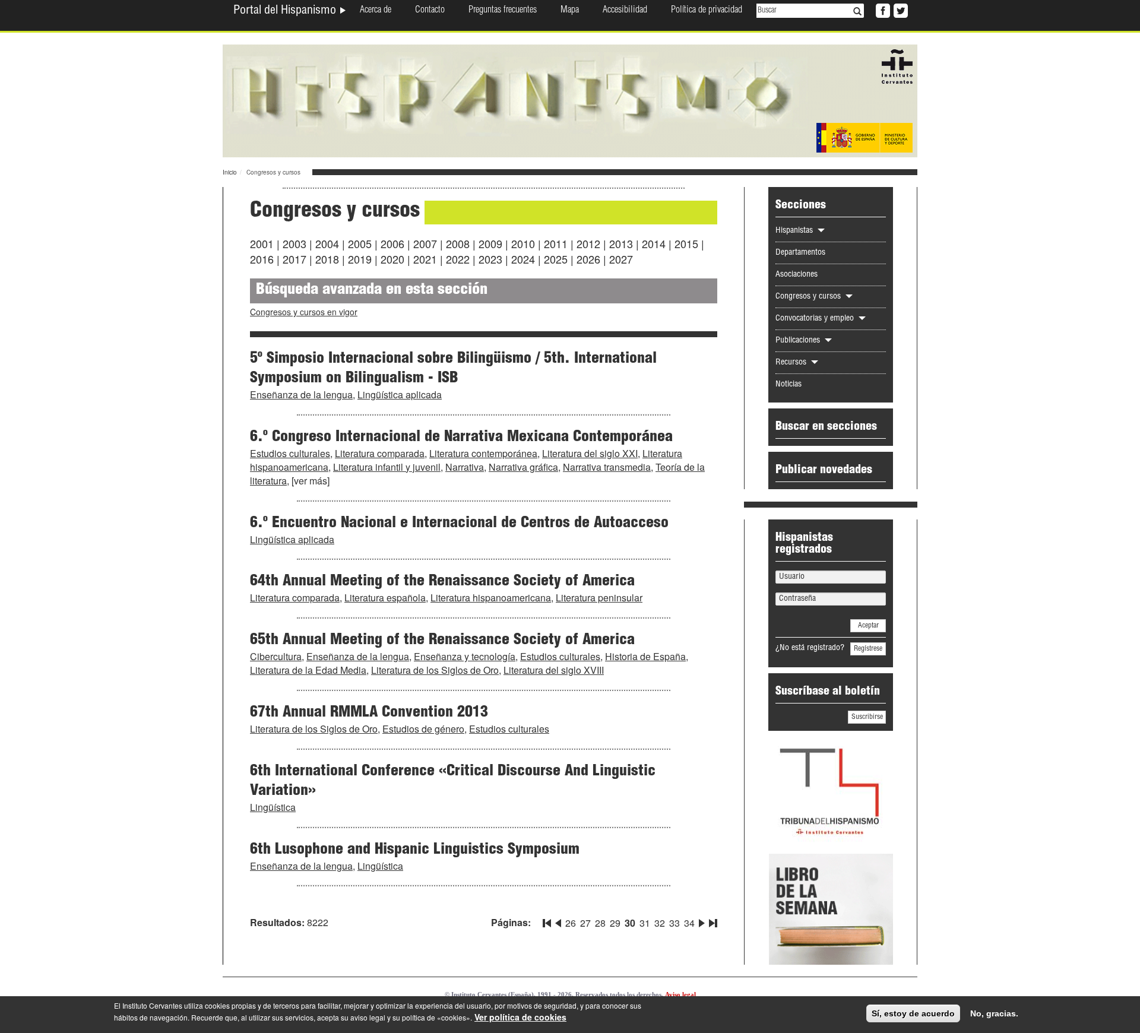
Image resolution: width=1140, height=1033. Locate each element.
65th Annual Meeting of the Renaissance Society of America (442, 640)
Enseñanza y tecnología (464, 656)
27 (585, 923)
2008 (458, 243)
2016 (262, 259)
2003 (294, 243)
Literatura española (385, 597)
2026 (588, 259)
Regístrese (868, 648)
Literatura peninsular (599, 597)
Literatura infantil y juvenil (387, 467)
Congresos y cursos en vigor (303, 312)
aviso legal (367, 1017)
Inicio (230, 172)
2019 (360, 259)
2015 (686, 243)
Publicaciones (798, 341)
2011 (556, 243)
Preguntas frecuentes (502, 10)
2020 (392, 259)
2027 (621, 259)
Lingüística (273, 807)
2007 (425, 243)
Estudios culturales (290, 453)
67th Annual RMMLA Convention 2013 (369, 713)
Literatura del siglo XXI (590, 453)
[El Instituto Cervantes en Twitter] (899, 9)
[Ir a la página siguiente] (701, 921)
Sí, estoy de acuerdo (913, 1013)
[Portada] (570, 100)
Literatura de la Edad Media (308, 670)
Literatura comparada (380, 453)
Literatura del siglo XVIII (554, 670)
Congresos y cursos (809, 297)
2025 (556, 259)
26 (570, 923)
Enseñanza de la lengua (301, 394)
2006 (392, 243)
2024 (523, 259)
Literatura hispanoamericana (490, 597)
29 (615, 923)
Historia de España (645, 656)
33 (674, 923)
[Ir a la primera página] (548, 921)
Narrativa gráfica (523, 467)
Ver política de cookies (520, 1017)
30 (630, 923)
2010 (523, 243)
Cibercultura (276, 656)
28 (600, 923)
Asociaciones (796, 275)
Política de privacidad (706, 10)
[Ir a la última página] (712, 921)
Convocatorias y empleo (815, 319)
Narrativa (464, 467)
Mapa (569, 10)
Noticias (788, 385)
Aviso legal (680, 994)
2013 (621, 243)
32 (659, 923)
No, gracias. (994, 1013)
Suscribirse (867, 717)
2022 (458, 259)
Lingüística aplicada (399, 394)
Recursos (792, 363)
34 (689, 923)
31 (644, 923)
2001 (262, 243)
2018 (327, 259)
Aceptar (868, 625)
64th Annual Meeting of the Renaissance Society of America (442, 582)
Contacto (430, 10)
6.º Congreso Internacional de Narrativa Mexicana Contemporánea (461, 437)
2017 (294, 259)
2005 (360, 243)
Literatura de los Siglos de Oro (435, 670)
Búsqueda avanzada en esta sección (371, 291)
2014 (654, 243)
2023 (490, 259)
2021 (425, 259)
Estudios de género (423, 729)
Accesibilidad (625, 10)
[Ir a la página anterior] (558, 921)
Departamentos (800, 253)
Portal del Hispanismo (286, 11)
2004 (327, 243)
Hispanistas (795, 231)
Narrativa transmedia (607, 467)
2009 (490, 243)
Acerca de (375, 10)
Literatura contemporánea (483, 453)
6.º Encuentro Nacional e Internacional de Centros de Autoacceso (459, 523)
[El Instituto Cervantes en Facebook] (882, 9)
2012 (588, 243)
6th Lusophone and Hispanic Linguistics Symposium (415, 850)
